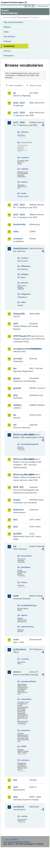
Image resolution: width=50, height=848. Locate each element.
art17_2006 (19, 122)
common (17, 238)
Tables (6, 32)
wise (15, 797)
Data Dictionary (23, 17)
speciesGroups (25, 627)
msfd (15, 596)
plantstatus (25, 567)
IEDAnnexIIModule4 (21, 474)
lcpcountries (25, 556)
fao (15, 368)
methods (24, 169)
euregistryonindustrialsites (21, 349)
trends (23, 193)
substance (25, 760)
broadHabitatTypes (25, 605)
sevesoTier (25, 730)
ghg (15, 395)
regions (24, 615)
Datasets (7, 27)
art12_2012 (19, 103)
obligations (25, 294)
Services (7, 51)
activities (24, 132)
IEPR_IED (18, 487)
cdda (15, 231)
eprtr (15, 323)
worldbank (18, 807)
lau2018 (17, 533)
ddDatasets (25, 266)
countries (25, 158)
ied (14, 425)
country (24, 816)
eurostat (17, 358)
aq (14, 93)
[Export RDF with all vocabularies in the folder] (43, 125)
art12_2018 (19, 112)
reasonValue (25, 699)
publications (19, 649)
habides (17, 405)
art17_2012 (19, 205)
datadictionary (20, 248)
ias (14, 415)
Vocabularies (9, 46)
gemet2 (17, 388)
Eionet (14, 17)
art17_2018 (19, 214)
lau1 (15, 519)
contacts (24, 258)
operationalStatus (25, 681)
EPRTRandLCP (21, 336)
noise (16, 639)
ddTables (25, 274)
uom (15, 787)
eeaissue (24, 283)
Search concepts (35, 85)
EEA (14, 2)
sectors (24, 582)
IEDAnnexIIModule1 (21, 434)
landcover (18, 509)
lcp (14, 546)
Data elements (9, 37)
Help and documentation (13, 22)
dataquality (19, 313)
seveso (17, 672)
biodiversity (19, 224)
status (23, 302)
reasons (24, 182)
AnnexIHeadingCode (25, 444)
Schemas (7, 41)
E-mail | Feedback (11, 839)
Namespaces (9, 56)
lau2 (15, 526)
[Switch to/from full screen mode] (33, 6)
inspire (16, 500)
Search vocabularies (16, 85)
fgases (16, 378)
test (15, 780)
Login (29, 6)
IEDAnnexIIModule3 (21, 459)
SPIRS (23, 746)
